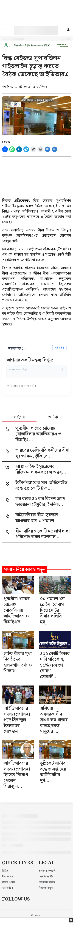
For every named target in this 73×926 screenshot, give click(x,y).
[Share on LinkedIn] (19, 149)
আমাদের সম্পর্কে (47, 871)
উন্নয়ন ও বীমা (8, 882)
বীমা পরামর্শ (7, 877)
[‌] (39, 28)
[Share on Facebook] (5, 149)
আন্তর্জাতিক (7, 888)
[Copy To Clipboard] (33, 149)
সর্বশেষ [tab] (19, 417)
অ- (54, 149)
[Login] (68, 30)
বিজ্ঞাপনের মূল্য (46, 888)
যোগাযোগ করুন (47, 882)
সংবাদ (6, 142)
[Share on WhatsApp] (12, 149)
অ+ (47, 149)
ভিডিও (5, 871)
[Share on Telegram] (26, 149)
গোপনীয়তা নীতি (46, 877)
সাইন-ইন (59, 348)
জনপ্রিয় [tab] (53, 417)
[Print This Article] (40, 149)
